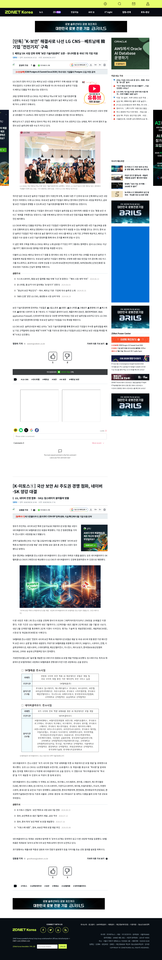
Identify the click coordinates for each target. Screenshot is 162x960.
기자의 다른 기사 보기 (96, 343)
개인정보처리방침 (122, 924)
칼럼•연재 (126, 12)
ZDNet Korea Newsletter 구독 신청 (24, 946)
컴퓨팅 (15, 57)
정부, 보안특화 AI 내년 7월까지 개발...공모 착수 (37, 815)
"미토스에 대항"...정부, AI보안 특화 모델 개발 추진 (38, 827)
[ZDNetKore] (22, 7)
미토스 (24, 886)
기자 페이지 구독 (45, 65)
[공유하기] (91, 65)
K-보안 (63, 379)
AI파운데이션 (37, 886)
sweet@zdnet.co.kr (36, 343)
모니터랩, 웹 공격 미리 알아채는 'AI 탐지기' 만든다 (38, 284)
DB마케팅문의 (101, 924)
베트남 (46, 379)
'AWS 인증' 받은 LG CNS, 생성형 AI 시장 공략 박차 (38, 296)
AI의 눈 (91, 12)
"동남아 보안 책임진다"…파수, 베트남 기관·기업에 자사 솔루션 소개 (46, 290)
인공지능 (74, 12)
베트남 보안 (74, 379)
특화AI (56, 886)
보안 (55, 379)
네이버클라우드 (80, 886)
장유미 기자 (23, 65)
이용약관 (133, 924)
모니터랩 (36, 379)
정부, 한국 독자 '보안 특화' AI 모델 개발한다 (35, 821)
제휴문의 (111, 924)
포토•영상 (145, 12)
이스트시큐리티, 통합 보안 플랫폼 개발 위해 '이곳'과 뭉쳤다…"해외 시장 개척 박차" (52, 278)
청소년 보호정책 (143, 924)
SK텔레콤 (66, 886)
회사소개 (84, 924)
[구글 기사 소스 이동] (79, 65)
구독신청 (62, 946)
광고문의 (92, 924)
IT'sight (108, 12)
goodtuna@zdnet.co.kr (37, 858)
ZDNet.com (25, 941)
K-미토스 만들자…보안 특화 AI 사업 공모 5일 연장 (38, 809)
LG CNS (25, 379)
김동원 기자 (23, 510)
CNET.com (16, 941)
